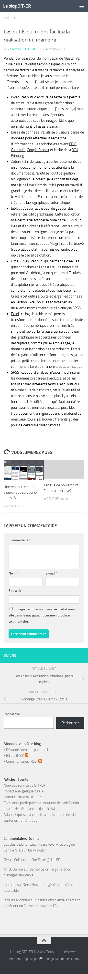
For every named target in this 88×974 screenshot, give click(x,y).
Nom (13, 573)
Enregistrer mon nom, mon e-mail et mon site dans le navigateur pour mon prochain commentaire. (42, 615)
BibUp (15, 208)
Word (15, 97)
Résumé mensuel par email (27, 750)
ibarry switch (36, 850)
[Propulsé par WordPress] (40, 958)
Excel (15, 314)
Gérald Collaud (14, 860)
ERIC (72, 144)
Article (10, 18)
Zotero (16, 161)
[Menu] (82, 6)
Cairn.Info (18, 150)
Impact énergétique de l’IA (24, 791)
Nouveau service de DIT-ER (24, 785)
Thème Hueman (70, 959)
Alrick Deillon (13, 869)
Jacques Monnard (17, 900)
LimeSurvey (20, 261)
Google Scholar (38, 150)
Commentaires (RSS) (22, 761)
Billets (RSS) (15, 755)
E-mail (51, 573)
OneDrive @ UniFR (46, 860)
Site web (15, 591)
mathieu (10, 884)
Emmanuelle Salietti (26, 49)
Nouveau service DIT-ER (22, 797)
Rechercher (12, 714)
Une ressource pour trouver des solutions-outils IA (21, 492)
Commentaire (20, 540)
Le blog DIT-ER (17, 6)
